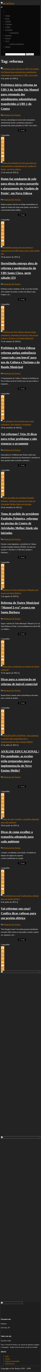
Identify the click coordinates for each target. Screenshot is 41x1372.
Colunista (8, 24)
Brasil (7, 19)
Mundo (7, 47)
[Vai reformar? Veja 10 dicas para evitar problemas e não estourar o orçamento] (20, 424)
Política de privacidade (12, 1361)
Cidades (8, 21)
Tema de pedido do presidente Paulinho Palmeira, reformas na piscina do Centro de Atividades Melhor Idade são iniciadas (20, 523)
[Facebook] (20, 138)
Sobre (7, 1356)
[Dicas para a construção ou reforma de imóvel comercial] (20, 670)
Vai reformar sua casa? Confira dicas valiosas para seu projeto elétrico (18, 913)
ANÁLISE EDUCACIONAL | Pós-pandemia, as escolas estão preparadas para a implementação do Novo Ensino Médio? (20, 761)
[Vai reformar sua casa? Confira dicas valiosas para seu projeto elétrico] (20, 899)
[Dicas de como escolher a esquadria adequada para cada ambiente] (20, 822)
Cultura (7, 27)
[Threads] (20, 142)
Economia (8, 30)
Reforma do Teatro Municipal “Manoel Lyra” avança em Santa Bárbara (20, 607)
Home (7, 16)
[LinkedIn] (20, 152)
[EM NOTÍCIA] (6, 11)
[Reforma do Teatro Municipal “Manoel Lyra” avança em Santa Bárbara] (20, 593)
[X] (20, 145)
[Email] (20, 156)
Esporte (7, 38)
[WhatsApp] (20, 149)
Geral (7, 41)
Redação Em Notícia (12, 115)
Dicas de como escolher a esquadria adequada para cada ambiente (17, 836)
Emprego (8, 35)
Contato (7, 1359)
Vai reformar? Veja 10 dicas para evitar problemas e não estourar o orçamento (19, 438)
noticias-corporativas (17, 44)
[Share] (20, 159)
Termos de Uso (10, 1363)
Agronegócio (14, 33)
